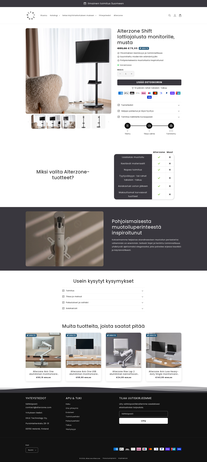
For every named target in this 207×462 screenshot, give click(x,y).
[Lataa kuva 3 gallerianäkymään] (68, 122)
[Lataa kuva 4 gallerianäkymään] (83, 122)
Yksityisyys (71, 429)
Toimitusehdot (73, 416)
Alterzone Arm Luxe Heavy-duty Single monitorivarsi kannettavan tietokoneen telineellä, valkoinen (164, 372)
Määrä (120, 70)
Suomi (30, 450)
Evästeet (70, 412)
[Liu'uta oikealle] (108, 121)
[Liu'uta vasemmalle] (28, 121)
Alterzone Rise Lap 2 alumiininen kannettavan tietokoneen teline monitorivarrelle (124, 372)
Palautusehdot (72, 421)
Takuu (69, 425)
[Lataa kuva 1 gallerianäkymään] (38, 122)
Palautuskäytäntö (109, 458)
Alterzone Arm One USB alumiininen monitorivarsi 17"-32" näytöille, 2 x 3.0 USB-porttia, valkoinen (83, 372)
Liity (143, 420)
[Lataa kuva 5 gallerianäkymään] (98, 122)
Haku (68, 404)
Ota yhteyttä (72, 408)
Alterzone (89, 458)
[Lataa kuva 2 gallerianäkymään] (53, 122)
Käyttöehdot (123, 458)
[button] (169, 15)
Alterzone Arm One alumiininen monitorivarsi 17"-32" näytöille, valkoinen (43, 372)
